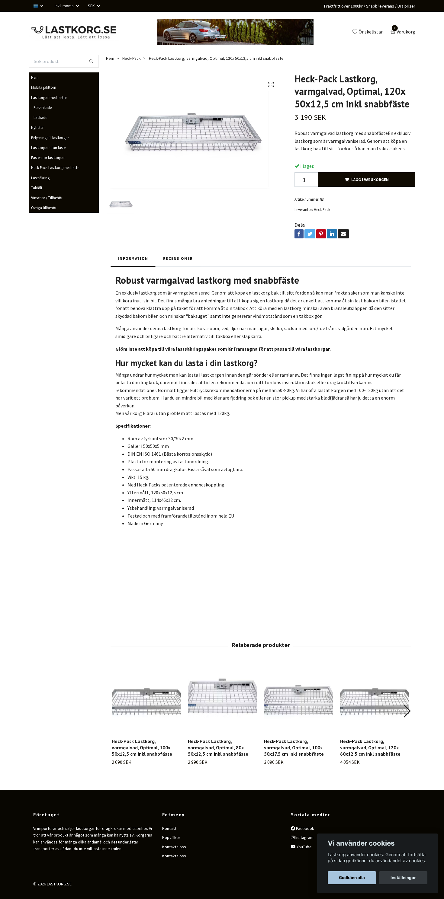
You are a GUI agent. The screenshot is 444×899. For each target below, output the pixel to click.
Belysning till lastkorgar (50, 159)
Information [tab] (133, 280)
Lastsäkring (40, 199)
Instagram (304, 859)
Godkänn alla (352, 877)
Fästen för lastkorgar (48, 179)
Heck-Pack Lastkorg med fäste (55, 189)
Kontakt (169, 850)
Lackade (40, 139)
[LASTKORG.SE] (134, 39)
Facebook (304, 850)
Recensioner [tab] (178, 280)
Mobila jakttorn (43, 109)
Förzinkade (43, 129)
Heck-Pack (131, 80)
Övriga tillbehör (43, 229)
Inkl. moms (65, 5)
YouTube (304, 868)
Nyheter (37, 149)
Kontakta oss (174, 868)
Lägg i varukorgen (370, 201)
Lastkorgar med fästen (49, 119)
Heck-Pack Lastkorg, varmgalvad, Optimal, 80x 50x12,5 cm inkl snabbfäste (218, 769)
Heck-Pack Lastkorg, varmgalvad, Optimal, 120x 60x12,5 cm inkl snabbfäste (370, 769)
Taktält (36, 209)
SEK (92, 5)
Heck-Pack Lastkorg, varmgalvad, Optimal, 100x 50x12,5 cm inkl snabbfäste (142, 769)
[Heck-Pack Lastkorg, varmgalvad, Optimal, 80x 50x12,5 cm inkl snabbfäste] (222, 720)
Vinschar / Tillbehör (47, 219)
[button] (407, 732)
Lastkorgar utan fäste (48, 169)
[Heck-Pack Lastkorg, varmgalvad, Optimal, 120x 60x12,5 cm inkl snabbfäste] (374, 720)
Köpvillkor (171, 859)
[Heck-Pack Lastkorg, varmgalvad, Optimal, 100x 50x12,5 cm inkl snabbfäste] (146, 720)
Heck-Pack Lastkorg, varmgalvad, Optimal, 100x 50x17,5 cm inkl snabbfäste (294, 769)
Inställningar (403, 877)
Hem (35, 99)
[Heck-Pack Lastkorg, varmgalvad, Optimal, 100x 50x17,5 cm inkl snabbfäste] (298, 720)
